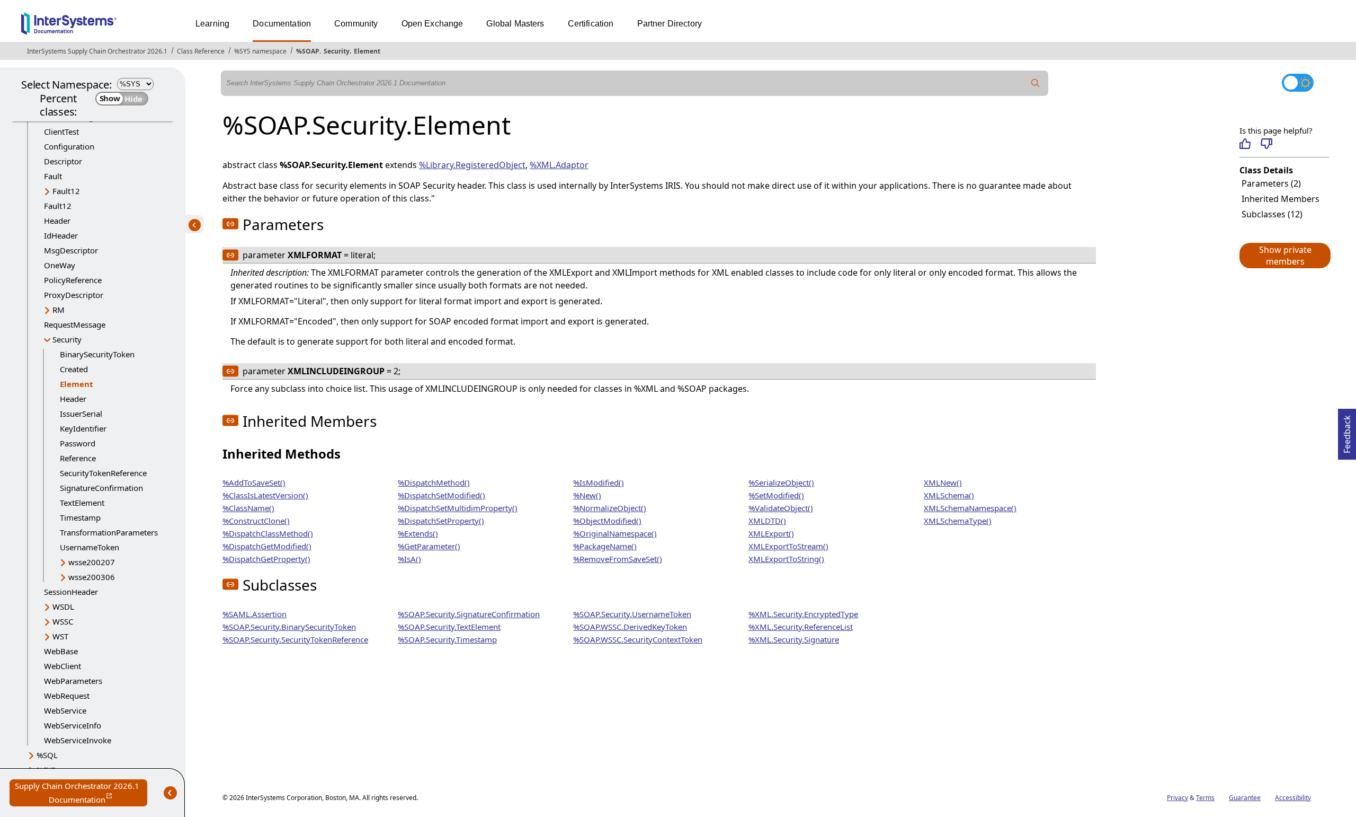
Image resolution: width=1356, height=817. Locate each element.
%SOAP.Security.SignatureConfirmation (469, 614)
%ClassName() (248, 508)
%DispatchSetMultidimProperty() (458, 508)
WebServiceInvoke (77, 740)
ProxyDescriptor (73, 294)
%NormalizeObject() (609, 508)
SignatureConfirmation (101, 487)
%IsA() (409, 559)
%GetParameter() (429, 546)
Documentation (282, 23)
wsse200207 (91, 562)
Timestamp (80, 517)
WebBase (61, 651)
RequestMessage (74, 324)
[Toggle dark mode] (1298, 83)
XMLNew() (943, 482)
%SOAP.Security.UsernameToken (632, 614)
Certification (591, 23)
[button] (1284, 255)
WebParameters (73, 680)
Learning (212, 23)
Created (74, 369)
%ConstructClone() (256, 520)
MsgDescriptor (71, 250)
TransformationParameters (109, 532)
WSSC (62, 621)
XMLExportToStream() (788, 546)
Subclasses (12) (1272, 214)
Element (367, 51)
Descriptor (63, 161)
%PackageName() (605, 546)
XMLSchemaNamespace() (970, 508)
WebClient (62, 666)
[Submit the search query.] (1035, 83)
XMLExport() (771, 533)
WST (60, 636)
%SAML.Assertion (254, 614)
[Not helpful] (1266, 143)
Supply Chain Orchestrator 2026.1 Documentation (81, 793)
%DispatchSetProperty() (441, 520)
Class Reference (201, 51)
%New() (587, 495)
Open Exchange (432, 23)
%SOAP (307, 51)
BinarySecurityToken (97, 354)
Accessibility (1293, 797)
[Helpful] (1245, 143)
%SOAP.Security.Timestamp (447, 639)
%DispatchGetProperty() (266, 559)
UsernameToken (89, 547)
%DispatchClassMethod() (267, 533)
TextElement (82, 502)
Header (57, 220)
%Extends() (418, 533)
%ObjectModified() (607, 520)
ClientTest (61, 131)
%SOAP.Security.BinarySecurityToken (289, 626)
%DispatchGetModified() (266, 546)
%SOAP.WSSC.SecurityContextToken (637, 639)
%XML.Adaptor (559, 165)
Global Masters (515, 23)
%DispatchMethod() (434, 482)
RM (58, 309)
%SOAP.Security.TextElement (449, 626)
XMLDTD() (767, 520)
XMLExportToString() (786, 559)
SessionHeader (71, 591)
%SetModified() (776, 495)
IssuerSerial (81, 413)
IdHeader (61, 235)
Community (356, 23)
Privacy (1177, 797)
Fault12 (66, 191)
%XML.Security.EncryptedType (803, 614)
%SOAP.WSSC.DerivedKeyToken (630, 626)
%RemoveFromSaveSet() (617, 559)
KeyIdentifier (83, 428)
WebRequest (67, 695)
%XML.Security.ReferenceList (800, 626)
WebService (65, 710)
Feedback (1347, 431)
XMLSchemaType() (958, 520)
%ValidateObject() (780, 508)
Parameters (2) (1271, 183)
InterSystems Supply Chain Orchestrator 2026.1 (97, 51)
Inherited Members (1280, 199)
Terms (1205, 797)
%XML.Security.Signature (793, 639)
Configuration (69, 146)
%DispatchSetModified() (441, 495)
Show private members (1285, 255)
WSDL (63, 606)
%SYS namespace (260, 51)
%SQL (47, 755)
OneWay (59, 265)
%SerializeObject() (781, 482)
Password (77, 443)
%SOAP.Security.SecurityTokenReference (295, 639)
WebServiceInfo (72, 725)
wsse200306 (91, 577)
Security (337, 51)
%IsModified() (598, 482)
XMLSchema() (949, 495)
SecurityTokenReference (103, 473)
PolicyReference (73, 280)
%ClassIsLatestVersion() (265, 495)
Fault (53, 176)
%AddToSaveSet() (254, 482)
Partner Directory (669, 23)
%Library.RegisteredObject (472, 165)
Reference (78, 458)
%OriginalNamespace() (615, 533)
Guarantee (1245, 797)
